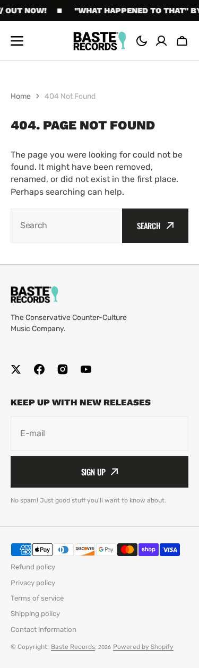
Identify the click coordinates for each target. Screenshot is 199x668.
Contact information (43, 630)
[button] (141, 41)
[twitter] (16, 369)
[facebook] (39, 369)
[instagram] (62, 369)
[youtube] (86, 369)
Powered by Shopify (143, 646)
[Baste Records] (99, 40)
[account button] (161, 40)
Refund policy (33, 567)
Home (21, 96)
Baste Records (73, 646)
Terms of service (37, 598)
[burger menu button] (17, 40)
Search (149, 225)
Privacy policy (33, 583)
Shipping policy (35, 614)
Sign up (93, 472)
